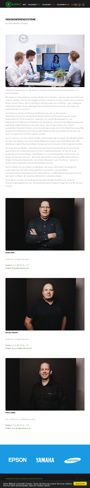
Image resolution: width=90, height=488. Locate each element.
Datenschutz (37, 479)
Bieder (73, 4)
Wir (24, 4)
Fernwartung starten (12, 479)
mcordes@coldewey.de (21, 428)
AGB (31, 479)
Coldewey (33, 4)
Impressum (25, 479)
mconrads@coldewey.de (22, 348)
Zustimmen (80, 483)
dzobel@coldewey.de (20, 268)
